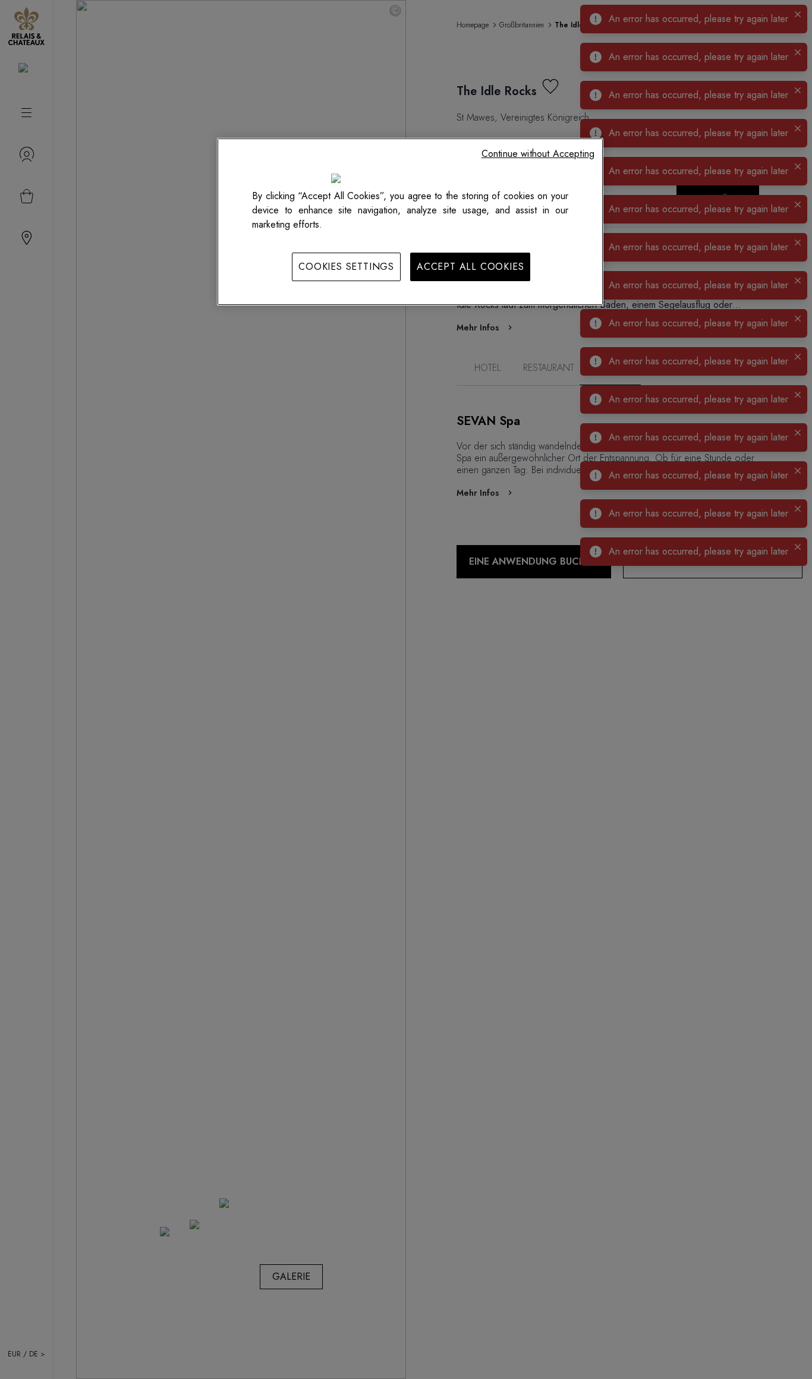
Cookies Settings (346, 266)
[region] (410, 222)
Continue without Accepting (537, 153)
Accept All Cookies (470, 266)
